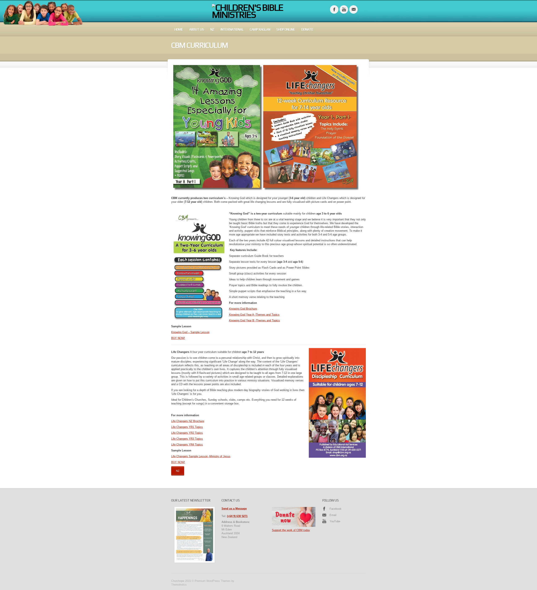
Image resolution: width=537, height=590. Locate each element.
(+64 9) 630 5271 (237, 516)
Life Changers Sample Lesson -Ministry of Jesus (200, 456)
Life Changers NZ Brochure (187, 421)
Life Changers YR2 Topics (187, 432)
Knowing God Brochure (243, 308)
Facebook (335, 508)
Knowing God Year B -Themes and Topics (254, 320)
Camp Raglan (260, 29)
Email (333, 515)
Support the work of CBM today (291, 530)
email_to (353, 9)
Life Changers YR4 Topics (187, 444)
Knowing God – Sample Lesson (190, 332)
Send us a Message (234, 508)
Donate (307, 29)
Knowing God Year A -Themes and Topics (254, 314)
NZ (212, 29)
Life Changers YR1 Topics (187, 427)
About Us (196, 29)
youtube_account (344, 9)
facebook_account (334, 9)
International (232, 29)
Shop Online (285, 29)
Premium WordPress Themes (213, 580)
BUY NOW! (178, 338)
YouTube (335, 521)
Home (178, 29)
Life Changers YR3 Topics (187, 438)
